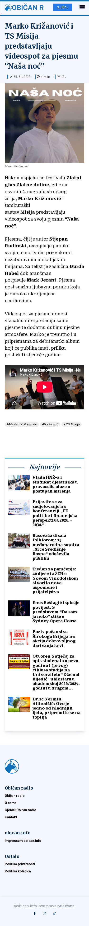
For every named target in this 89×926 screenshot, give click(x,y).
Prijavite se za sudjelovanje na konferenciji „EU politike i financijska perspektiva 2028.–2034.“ (55, 513)
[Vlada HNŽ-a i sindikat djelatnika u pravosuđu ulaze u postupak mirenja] (19, 482)
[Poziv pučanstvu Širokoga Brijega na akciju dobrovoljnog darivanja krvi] (19, 637)
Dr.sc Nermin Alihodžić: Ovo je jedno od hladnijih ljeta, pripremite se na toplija (56, 708)
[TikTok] (54, 914)
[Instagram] (44, 914)
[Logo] (44, 766)
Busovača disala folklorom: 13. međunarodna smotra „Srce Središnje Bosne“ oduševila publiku (56, 547)
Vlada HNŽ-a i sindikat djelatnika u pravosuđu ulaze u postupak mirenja (55, 484)
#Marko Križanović (22, 424)
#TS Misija (71, 424)
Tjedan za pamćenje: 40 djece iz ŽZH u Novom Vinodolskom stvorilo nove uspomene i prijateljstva (55, 580)
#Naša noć (50, 424)
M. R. (61, 77)
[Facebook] (34, 914)
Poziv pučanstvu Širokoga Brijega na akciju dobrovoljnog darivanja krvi (54, 638)
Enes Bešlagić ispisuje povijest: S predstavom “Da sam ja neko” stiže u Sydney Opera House (56, 611)
